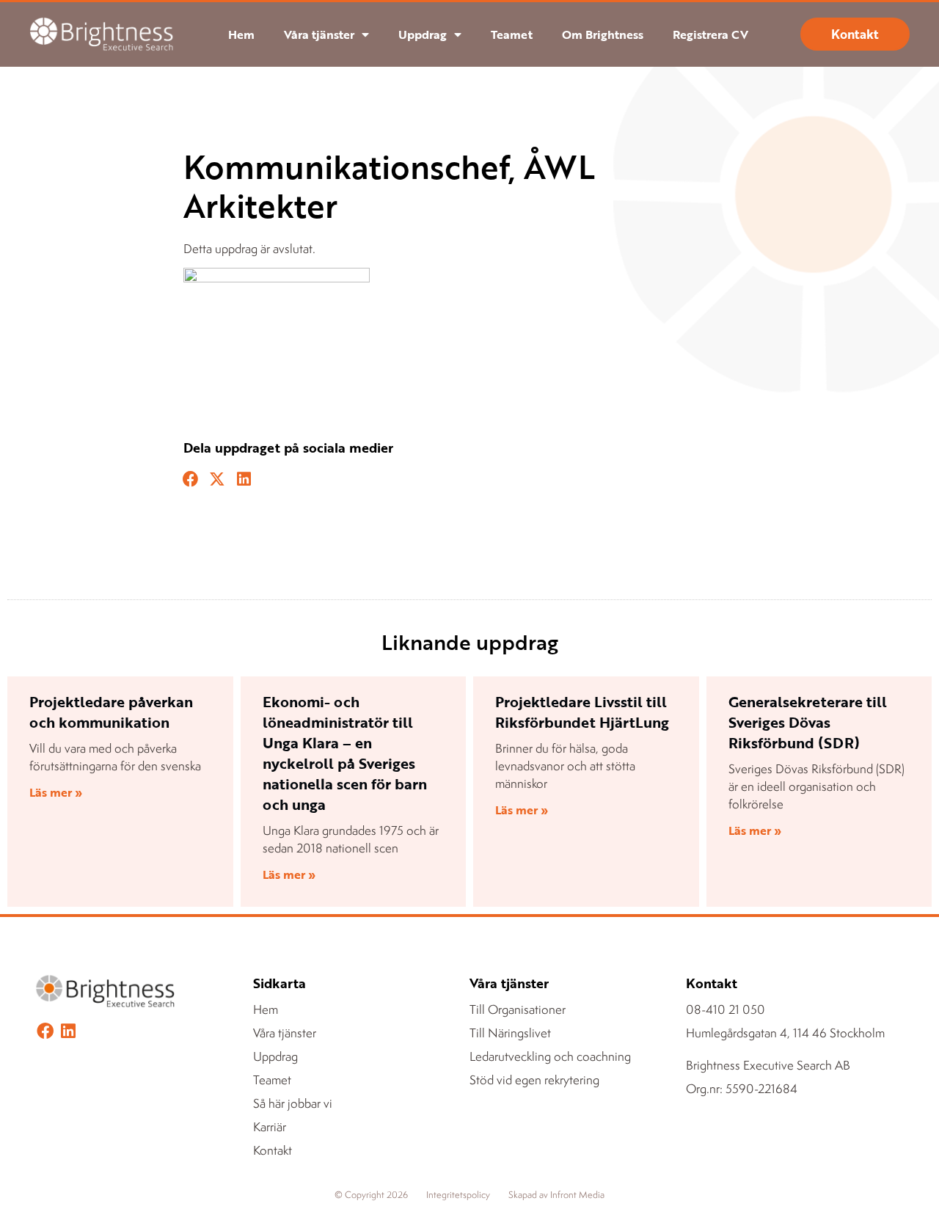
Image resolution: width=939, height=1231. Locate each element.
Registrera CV (710, 34)
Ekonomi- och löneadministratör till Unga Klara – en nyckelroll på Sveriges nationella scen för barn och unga (345, 752)
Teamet (512, 34)
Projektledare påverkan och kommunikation (111, 711)
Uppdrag (422, 34)
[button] (191, 480)
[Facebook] (45, 1031)
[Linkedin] (67, 1031)
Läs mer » (55, 792)
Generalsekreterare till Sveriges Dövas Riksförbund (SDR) (807, 721)
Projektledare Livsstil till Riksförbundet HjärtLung (582, 711)
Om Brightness (602, 34)
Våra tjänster (319, 34)
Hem (241, 34)
